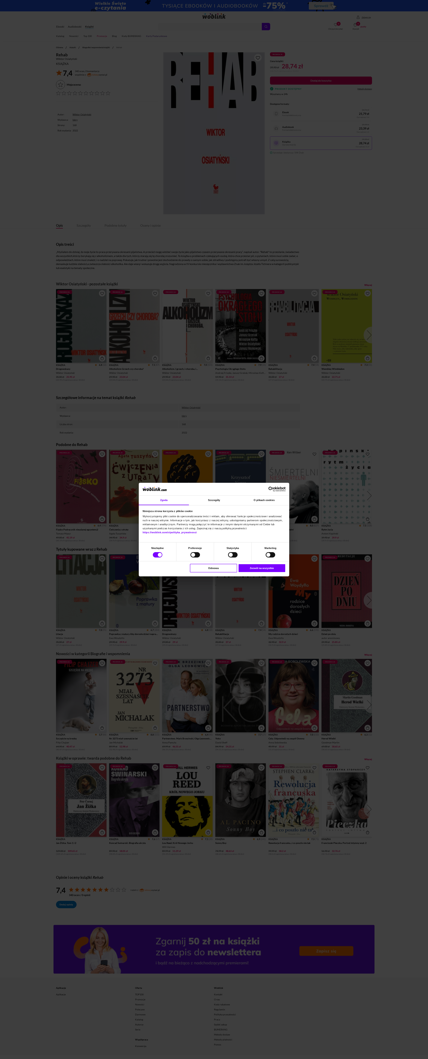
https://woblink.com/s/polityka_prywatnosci (170, 532)
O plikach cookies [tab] (264, 500)
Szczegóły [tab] (214, 500)
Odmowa (213, 568)
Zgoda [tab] (164, 500)
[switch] (195, 555)
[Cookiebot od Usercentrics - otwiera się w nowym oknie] (271, 489)
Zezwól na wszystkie (262, 568)
